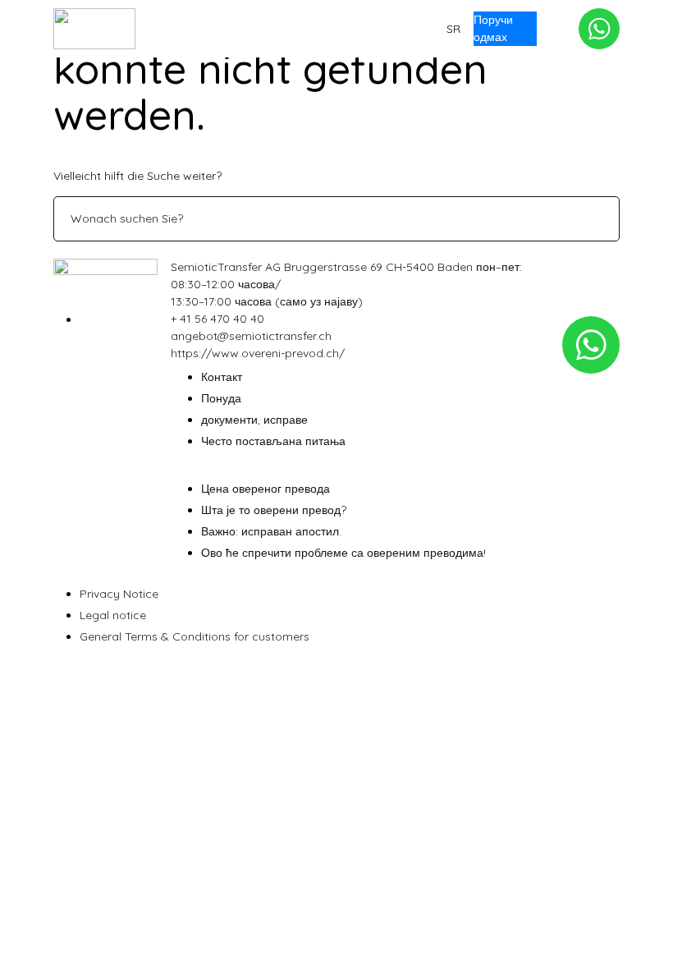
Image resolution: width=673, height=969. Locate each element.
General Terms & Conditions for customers (194, 636)
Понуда (410, 29)
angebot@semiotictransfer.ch (251, 335)
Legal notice (113, 615)
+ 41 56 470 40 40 (217, 318)
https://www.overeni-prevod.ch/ (258, 353)
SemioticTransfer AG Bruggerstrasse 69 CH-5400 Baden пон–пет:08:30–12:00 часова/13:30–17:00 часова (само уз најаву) (346, 284)
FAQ (276, 29)
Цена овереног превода (265, 488)
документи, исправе (254, 419)
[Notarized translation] (94, 29)
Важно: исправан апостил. (271, 531)
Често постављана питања (273, 441)
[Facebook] (84, 319)
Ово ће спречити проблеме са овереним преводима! (343, 552)
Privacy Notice (119, 593)
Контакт (338, 29)
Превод (213, 29)
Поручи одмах (493, 28)
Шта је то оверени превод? (273, 510)
